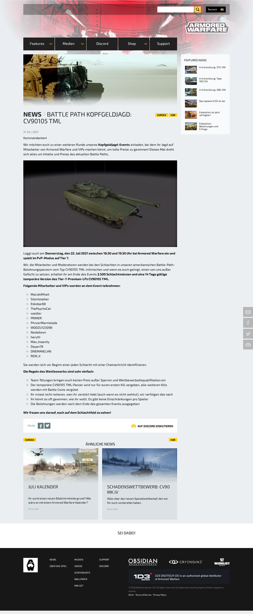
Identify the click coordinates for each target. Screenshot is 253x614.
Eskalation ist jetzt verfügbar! (209, 113)
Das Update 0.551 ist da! (212, 101)
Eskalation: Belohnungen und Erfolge (208, 126)
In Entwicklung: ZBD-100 (212, 89)
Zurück (161, 115)
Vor (173, 115)
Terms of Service (143, 594)
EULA (131, 594)
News (32, 114)
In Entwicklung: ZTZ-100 (212, 67)
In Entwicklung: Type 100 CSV (210, 80)
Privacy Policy (159, 594)
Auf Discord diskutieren (155, 426)
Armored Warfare (30, 565)
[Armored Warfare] (207, 28)
